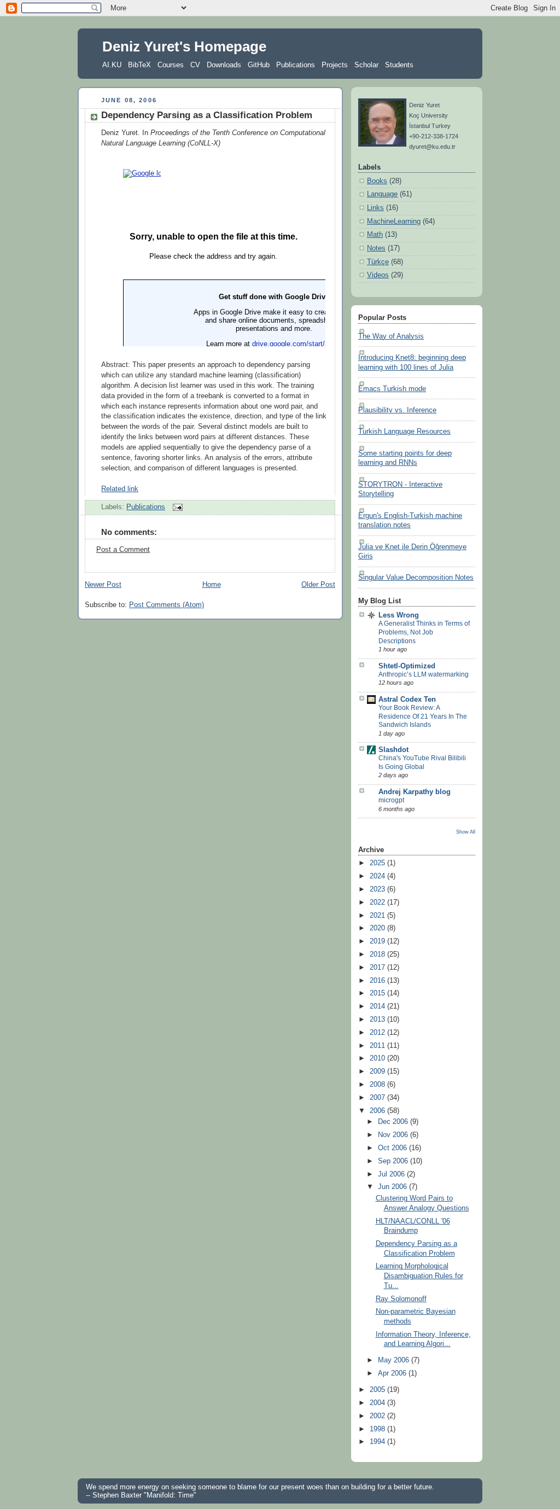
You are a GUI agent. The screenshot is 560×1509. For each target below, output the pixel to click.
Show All (465, 832)
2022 (378, 902)
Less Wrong (398, 615)
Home (211, 585)
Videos (378, 275)
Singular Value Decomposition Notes (416, 577)
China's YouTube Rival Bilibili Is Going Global (422, 762)
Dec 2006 (394, 1122)
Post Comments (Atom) (166, 605)
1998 (378, 1429)
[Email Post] (176, 507)
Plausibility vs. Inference (397, 410)
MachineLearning (394, 221)
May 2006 (394, 1360)
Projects (335, 65)
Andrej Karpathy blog (414, 792)
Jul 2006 (392, 1174)
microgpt (391, 800)
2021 (378, 915)
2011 (378, 1046)
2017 (378, 967)
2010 (378, 1058)
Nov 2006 (394, 1135)
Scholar (366, 65)
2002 (378, 1416)
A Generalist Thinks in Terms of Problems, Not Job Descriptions (424, 632)
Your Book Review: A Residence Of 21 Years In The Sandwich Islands (422, 716)
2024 (378, 876)
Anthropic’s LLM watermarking (423, 674)
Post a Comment (123, 550)
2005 (378, 1390)
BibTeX (139, 65)
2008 (378, 1084)
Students (399, 65)
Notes (376, 248)
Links (375, 208)
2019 (378, 941)
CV (195, 65)
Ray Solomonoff (401, 1299)
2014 (378, 1006)
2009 (378, 1071)
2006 (378, 1111)
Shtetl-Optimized (406, 666)
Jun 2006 (393, 1187)
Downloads (224, 65)
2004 (378, 1403)
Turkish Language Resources (404, 431)
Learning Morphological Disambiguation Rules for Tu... (419, 1275)
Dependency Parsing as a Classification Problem (206, 115)
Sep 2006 (394, 1161)
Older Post (318, 585)
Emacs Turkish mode (392, 389)
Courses (171, 65)
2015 (378, 993)
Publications (295, 65)
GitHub (259, 65)
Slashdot (393, 750)
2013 (378, 1019)
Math (375, 234)
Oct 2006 (393, 1148)
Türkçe (378, 262)
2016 (378, 980)
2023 (378, 889)
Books (377, 181)
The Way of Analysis (391, 336)
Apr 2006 (393, 1373)
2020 (378, 928)
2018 (378, 954)
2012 (378, 1032)
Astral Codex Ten (407, 699)
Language (382, 194)
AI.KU (111, 65)
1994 (378, 1442)
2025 (378, 863)
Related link (119, 489)
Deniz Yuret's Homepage (184, 46)
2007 (378, 1098)
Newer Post (103, 585)
